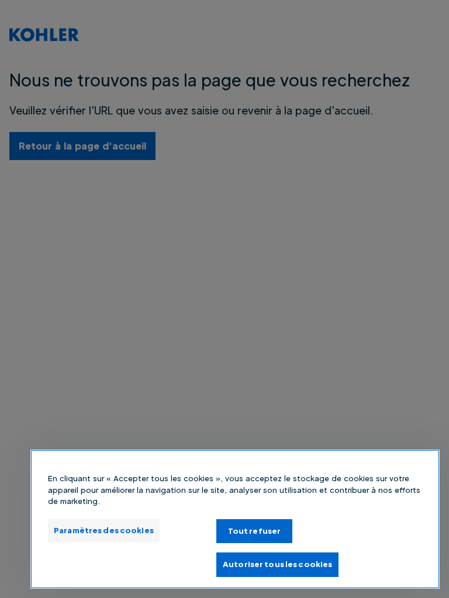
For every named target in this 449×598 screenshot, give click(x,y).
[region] (235, 519)
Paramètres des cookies (104, 530)
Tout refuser (254, 531)
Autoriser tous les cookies (277, 564)
